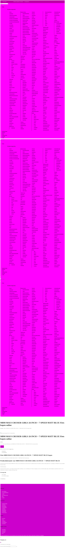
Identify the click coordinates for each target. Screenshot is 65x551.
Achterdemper (11, 26)
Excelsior (35, 405)
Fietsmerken (24, 37)
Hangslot (33, 49)
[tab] (33, 451)
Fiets (21, 62)
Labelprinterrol (34, 95)
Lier (32, 96)
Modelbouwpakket (45, 27)
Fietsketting (22, 128)
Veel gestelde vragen (5, 495)
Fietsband (22, 71)
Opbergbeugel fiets (45, 43)
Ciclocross (12, 60)
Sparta (46, 158)
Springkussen (56, 38)
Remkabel (44, 71)
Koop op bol (2, 446)
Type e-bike (24, 52)
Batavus (35, 392)
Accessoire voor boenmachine (13, 18)
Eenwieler (10, 124)
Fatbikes (24, 92)
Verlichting (55, 222)
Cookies (3, 497)
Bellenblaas (11, 332)
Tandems (24, 251)
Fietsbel (22, 209)
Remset (44, 74)
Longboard (33, 98)
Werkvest (55, 115)
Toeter (55, 64)
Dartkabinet (11, 111)
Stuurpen (55, 188)
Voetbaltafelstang (56, 230)
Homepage (1, 428)
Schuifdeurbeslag (45, 87)
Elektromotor (22, 57)
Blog (2, 496)
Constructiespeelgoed (12, 105)
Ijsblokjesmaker (34, 62)
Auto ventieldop (11, 166)
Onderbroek (44, 178)
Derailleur (10, 391)
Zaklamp (55, 126)
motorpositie (13, 264)
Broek (10, 90)
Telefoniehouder (56, 58)
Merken (33, 249)
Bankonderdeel (11, 51)
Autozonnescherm (11, 41)
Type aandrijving (25, 50)
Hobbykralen (34, 52)
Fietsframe (22, 122)
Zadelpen (55, 123)
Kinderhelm (33, 77)
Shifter (44, 94)
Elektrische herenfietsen (26, 27)
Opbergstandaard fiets (46, 183)
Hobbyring (33, 332)
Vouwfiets (3, 136)
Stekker (55, 47)
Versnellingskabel (56, 87)
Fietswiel (33, 31)
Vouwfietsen (24, 256)
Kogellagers (33, 90)
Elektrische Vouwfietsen (26, 90)
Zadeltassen (56, 261)
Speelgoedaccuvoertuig (46, 261)
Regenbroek (44, 64)
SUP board (55, 53)
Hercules (46, 15)
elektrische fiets (11, 126)
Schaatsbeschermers (46, 82)
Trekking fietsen (58, 309)
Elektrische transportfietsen (26, 34)
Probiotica (44, 191)
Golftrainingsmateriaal (35, 179)
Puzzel (44, 56)
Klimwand (33, 85)
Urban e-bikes (25, 190)
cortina (35, 122)
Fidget (21, 197)
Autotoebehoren (11, 38)
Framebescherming (34, 33)
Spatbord (44, 120)
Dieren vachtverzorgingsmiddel (13, 116)
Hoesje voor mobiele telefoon (36, 59)
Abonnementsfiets (11, 153)
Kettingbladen (34, 72)
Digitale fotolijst (11, 118)
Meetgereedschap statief (35, 111)
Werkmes (55, 113)
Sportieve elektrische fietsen (26, 47)
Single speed (13, 75)
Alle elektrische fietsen (26, 13)
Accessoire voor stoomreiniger (13, 20)
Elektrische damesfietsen (26, 18)
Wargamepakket (56, 102)
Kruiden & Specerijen (35, 91)
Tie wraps (55, 60)
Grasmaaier (33, 46)
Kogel (33, 88)
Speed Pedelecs (25, 45)
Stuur (55, 48)
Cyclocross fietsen (58, 23)
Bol (4, 478)
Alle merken (4, 529)
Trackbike (24, 116)
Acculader (10, 23)
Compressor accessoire (12, 378)
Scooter (24, 44)
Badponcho (11, 44)
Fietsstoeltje (33, 23)
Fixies (23, 95)
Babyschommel (11, 179)
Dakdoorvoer (11, 110)
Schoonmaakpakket (46, 222)
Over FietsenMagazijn (5, 492)
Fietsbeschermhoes (23, 74)
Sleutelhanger (45, 108)
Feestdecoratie (23, 59)
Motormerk (24, 39)
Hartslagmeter (34, 51)
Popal (46, 18)
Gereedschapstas (34, 39)
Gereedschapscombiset (35, 38)
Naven (44, 38)
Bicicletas (10, 59)
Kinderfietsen (24, 238)
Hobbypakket (34, 54)
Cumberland (35, 127)
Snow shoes (44, 113)
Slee (43, 105)
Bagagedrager (11, 46)
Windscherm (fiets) (57, 118)
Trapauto (55, 71)
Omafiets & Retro (4, 135)
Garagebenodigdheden (35, 171)
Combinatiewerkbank (12, 100)
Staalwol (55, 40)
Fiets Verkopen (4, 491)
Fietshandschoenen (23, 125)
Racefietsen (58, 28)
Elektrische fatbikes (25, 156)
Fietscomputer (23, 77)
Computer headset (11, 103)
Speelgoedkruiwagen (57, 288)
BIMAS (35, 117)
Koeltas (33, 223)
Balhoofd (10, 49)
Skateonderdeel (45, 100)
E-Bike (24, 15)
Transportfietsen (25, 118)
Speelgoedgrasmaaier (46, 126)
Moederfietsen (25, 105)
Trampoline (55, 66)
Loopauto (33, 236)
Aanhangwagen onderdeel (13, 15)
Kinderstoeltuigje (34, 78)
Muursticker (44, 37)
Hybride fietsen (25, 100)
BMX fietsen (24, 360)
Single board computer (46, 97)
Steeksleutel (56, 45)
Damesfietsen (24, 85)
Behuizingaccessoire (12, 54)
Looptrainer (33, 241)
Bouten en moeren (12, 87)
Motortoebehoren (45, 32)
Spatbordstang (45, 121)
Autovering (11, 39)
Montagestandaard (45, 165)
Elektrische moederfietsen (26, 29)
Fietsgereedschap (23, 123)
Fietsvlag (33, 166)
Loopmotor (33, 103)
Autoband (10, 33)
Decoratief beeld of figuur (13, 113)
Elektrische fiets (25, 21)
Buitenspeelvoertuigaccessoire (13, 95)
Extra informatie (4, 452)
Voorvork (55, 95)
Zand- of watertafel (57, 128)
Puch (46, 20)
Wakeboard (55, 235)
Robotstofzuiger (45, 77)
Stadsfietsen (24, 113)
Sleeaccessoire (45, 107)
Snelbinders (44, 248)
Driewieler (24, 87)
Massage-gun (34, 109)
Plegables (12, 73)
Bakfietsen (24, 80)
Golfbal (33, 41)
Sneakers (44, 110)
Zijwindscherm (56, 129)
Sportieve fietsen (56, 158)
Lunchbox (33, 108)
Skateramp (44, 102)
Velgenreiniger (56, 77)
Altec (34, 114)
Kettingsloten (34, 210)
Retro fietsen (24, 110)
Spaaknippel (45, 253)
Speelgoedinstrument (46, 266)
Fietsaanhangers (23, 202)
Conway (35, 257)
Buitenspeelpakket (12, 230)
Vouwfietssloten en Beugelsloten (58, 97)
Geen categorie (34, 36)
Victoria (46, 23)
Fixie (12, 65)
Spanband (44, 118)
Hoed (32, 57)
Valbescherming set (57, 352)
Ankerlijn (10, 28)
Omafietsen (24, 106)
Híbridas (12, 67)
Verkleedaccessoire (57, 82)
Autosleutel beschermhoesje (13, 36)
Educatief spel (11, 123)
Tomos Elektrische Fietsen (26, 185)
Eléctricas (12, 62)
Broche (10, 365)
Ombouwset (44, 40)
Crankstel (10, 108)
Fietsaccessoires (23, 67)
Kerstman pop (34, 70)
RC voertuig (45, 61)
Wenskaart (55, 108)
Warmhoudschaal (56, 103)
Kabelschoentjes (34, 67)
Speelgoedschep (56, 13)
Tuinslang (55, 74)
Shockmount (45, 95)
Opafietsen (24, 108)
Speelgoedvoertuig (57, 15)
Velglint (55, 79)
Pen (43, 50)
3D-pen (10, 288)
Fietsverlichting (34, 28)
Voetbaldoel (56, 92)
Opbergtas (44, 48)
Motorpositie (24, 40)
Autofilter (10, 171)
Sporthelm (55, 20)
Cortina (3, 137)
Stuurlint (55, 50)
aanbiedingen (11, 13)
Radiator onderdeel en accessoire (47, 58)
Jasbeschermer (34, 65)
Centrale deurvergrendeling (13, 98)
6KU (3, 533)
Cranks (10, 243)
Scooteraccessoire (45, 90)
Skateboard (44, 235)
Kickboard (33, 75)
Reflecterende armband (46, 63)
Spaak (44, 115)
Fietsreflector (33, 15)
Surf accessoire (56, 55)
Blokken (10, 82)
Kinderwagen (34, 80)
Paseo (12, 70)
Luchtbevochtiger (34, 106)
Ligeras (12, 205)
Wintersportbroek (56, 396)
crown (35, 124)
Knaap (46, 153)
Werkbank (55, 110)
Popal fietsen (4, 530)
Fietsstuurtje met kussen (35, 301)
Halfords (46, 13)
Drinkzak (10, 121)
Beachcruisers (25, 82)
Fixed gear (24, 93)
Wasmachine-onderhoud (57, 105)
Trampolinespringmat (57, 204)
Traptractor (55, 209)
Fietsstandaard (34, 158)
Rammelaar (44, 196)
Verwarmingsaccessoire (57, 89)
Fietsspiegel (33, 20)
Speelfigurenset (45, 123)
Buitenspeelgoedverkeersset (13, 92)
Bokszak (10, 84)
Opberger (44, 45)
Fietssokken (33, 18)
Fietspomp (33, 13)
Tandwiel (55, 193)
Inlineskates (33, 64)
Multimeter (44, 35)
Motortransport (45, 33)
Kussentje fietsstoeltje (35, 93)
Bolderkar (10, 85)
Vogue (46, 301)
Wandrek (55, 100)
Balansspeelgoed (11, 184)
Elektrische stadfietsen (26, 31)
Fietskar (22, 263)
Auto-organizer (11, 31)
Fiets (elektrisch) (23, 64)
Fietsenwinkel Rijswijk (48, 288)
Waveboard (55, 383)
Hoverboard (33, 197)
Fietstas (33, 26)
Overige (24, 42)
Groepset (33, 184)
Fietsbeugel (22, 352)
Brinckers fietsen (36, 119)
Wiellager (55, 116)
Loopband (33, 101)
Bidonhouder (11, 79)
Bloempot (10, 217)
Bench (10, 57)
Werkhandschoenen (57, 248)
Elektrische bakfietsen (26, 16)
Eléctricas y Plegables (14, 200)
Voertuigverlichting (57, 90)
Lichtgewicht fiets (25, 103)
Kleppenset (33, 358)
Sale (23, 111)
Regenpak (44, 66)
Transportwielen (56, 69)
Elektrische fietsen (25, 26)
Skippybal (44, 240)
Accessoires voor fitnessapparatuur (14, 158)
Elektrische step (23, 56)
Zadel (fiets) (56, 121)
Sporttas (55, 173)
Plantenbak (44, 51)
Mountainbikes (58, 26)
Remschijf (44, 209)
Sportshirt (55, 35)
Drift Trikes (11, 256)
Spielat (55, 153)
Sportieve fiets (58, 29)
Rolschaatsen (45, 79)
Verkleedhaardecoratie (57, 84)
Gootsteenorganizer (34, 44)
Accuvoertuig (11, 301)
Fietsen (22, 79)
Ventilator (55, 217)
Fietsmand (33, 288)
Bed (10, 52)
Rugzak (44, 357)
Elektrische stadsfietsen (26, 32)
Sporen (55, 18)
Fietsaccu (22, 69)
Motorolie (44, 30)
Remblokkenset (45, 204)
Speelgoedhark (45, 128)
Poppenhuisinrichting (46, 53)
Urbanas (12, 213)
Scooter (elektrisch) (45, 89)
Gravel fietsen (25, 97)
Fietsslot (33, 153)
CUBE (35, 262)
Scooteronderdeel (45, 92)
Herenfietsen (24, 98)
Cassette (10, 97)
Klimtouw (33, 83)
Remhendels (45, 69)
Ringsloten (44, 76)
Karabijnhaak (34, 345)
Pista (12, 72)
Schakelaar (44, 84)
